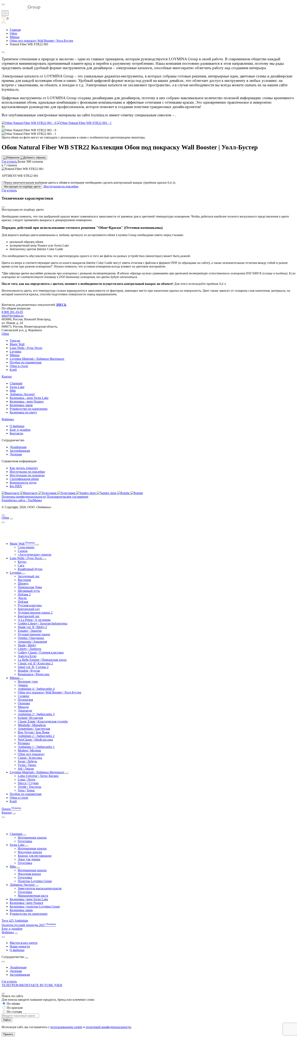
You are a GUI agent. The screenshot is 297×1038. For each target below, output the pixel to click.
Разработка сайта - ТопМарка (22, 500)
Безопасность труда (23, 482)
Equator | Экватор (30, 630)
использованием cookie (66, 1027)
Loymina (15, 351)
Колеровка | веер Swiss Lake (29, 899)
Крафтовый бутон (30, 569)
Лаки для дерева (29, 859)
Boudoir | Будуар (29, 670)
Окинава (24, 703)
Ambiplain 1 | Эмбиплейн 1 (36, 747)
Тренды (15, 340)
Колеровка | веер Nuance (26, 903)
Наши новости (20, 946)
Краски (7, 376)
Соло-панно (26, 547)
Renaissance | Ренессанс (34, 674)
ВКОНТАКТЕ (29, 985)
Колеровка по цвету (23, 412)
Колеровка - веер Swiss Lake (29, 398)
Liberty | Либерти (29, 649)
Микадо (23, 707)
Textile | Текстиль (29, 786)
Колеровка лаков (21, 405)
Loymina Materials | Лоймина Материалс (37, 358)
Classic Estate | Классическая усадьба (43, 721)
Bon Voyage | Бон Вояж (34, 732)
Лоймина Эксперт (22, 394)
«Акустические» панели (34, 554)
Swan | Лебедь (27, 761)
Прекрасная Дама (30, 587)
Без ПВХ (16, 486)
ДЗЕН (58, 985)
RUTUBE (47, 985)
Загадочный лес (29, 576)
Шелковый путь (29, 590)
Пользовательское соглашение (67, 496)
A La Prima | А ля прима (34, 620)
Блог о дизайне (20, 429)
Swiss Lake (17, 387)
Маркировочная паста (33, 895)
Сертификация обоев (24, 479)
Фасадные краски (30, 852)
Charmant (16, 383)
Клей (13, 369)
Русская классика (30, 605)
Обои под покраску (31, 754)
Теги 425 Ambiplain (15, 920)
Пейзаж (23, 601)
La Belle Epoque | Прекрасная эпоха (42, 659)
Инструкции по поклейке (27, 471)
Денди (22, 598)
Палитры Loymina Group (35, 881)
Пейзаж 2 (24, 594)
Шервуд (23, 583)
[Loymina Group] (21, 8)
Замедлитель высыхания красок (40, 888)
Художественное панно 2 (35, 612)
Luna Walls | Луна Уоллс (26, 348)
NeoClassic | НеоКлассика (35, 739)
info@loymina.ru (12, 315)
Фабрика (8, 419)
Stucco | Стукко (28, 783)
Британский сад (29, 609)
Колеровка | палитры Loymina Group (35, 906)
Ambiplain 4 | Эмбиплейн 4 (36, 688)
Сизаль (22, 551)
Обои (5, 333)
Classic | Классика (30, 757)
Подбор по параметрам (25, 362)
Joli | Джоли (26, 768)
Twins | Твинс (27, 765)
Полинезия (25, 699)
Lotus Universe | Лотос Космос (38, 776)
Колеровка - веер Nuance (27, 401)
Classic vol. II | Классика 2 (35, 663)
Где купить (9, 981)
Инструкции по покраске (27, 475)
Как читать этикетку (24, 468)
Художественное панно (34, 634)
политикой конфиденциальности (108, 1027)
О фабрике (17, 426)
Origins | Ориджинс (31, 638)
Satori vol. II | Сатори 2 (33, 667)
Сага (21, 565)
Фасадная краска (29, 874)
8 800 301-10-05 (12, 312)
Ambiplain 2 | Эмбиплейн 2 (36, 736)
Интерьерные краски (32, 837)
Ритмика (24, 743)
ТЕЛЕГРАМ (10, 985)
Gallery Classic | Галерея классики (41, 652)
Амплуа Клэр (27, 656)
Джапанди (25, 710)
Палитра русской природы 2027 (29, 925)
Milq (13, 390)
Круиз (22, 561)
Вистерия (24, 580)
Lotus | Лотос (27, 779)
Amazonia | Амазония (32, 641)
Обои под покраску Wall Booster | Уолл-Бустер (49, 692)
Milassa (14, 355)
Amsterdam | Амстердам (34, 728)
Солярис (23, 696)
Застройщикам (20, 450)
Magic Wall (17, 344)
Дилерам (16, 454)
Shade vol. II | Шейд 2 (32, 627)
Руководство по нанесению (28, 408)
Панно (11, 809)
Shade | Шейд (27, 645)
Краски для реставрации (35, 855)
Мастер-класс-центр (23, 942)
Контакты (16, 433)
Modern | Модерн (29, 750)
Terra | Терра (26, 790)
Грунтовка (25, 841)
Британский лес (29, 616)
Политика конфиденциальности (24, 496)
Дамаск (23, 685)
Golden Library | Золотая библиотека (42, 623)
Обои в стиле (19, 366)
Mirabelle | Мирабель (32, 725)
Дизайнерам (18, 447)
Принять (8, 1034)
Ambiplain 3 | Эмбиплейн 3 (36, 714)
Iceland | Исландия (30, 717)
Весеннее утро (28, 681)
